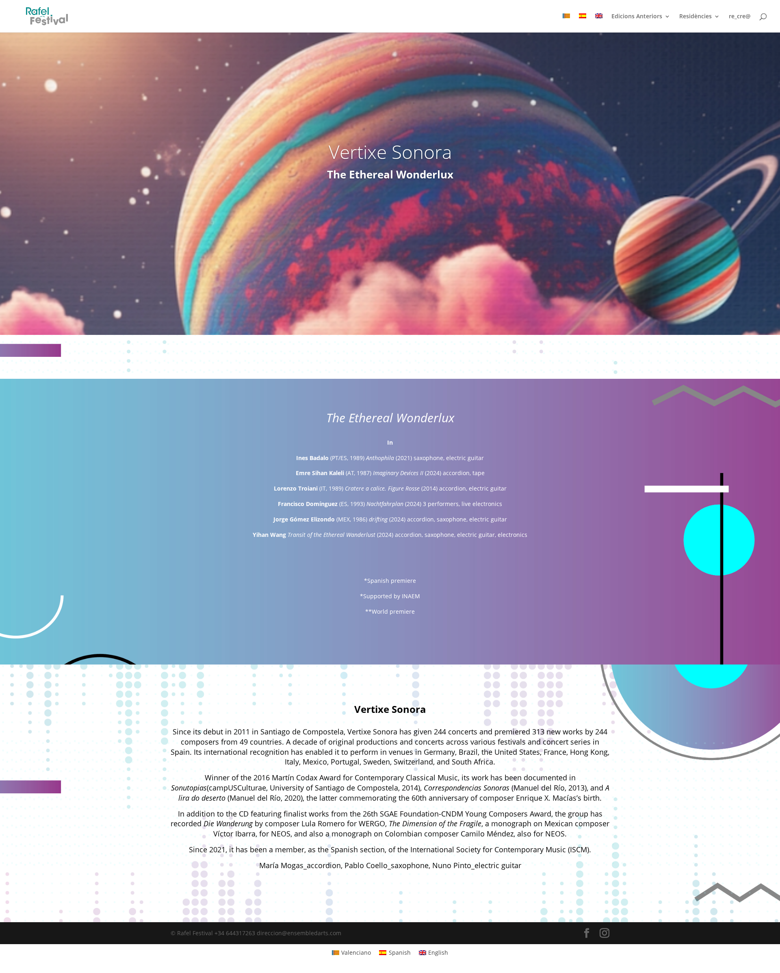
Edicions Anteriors (636, 16)
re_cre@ (740, 16)
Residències (695, 16)
